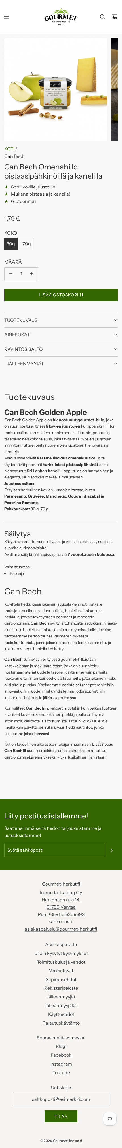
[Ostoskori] (115, 17)
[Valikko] (6, 17)
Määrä (13, 262)
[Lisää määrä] (32, 274)
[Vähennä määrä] (11, 274)
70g (26, 243)
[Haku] (102, 17)
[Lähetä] (111, 850)
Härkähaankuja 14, (61, 899)
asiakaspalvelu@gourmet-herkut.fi (61, 929)
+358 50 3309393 (66, 914)
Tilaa (61, 1116)
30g (11, 243)
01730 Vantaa (61, 907)
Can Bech (14, 156)
